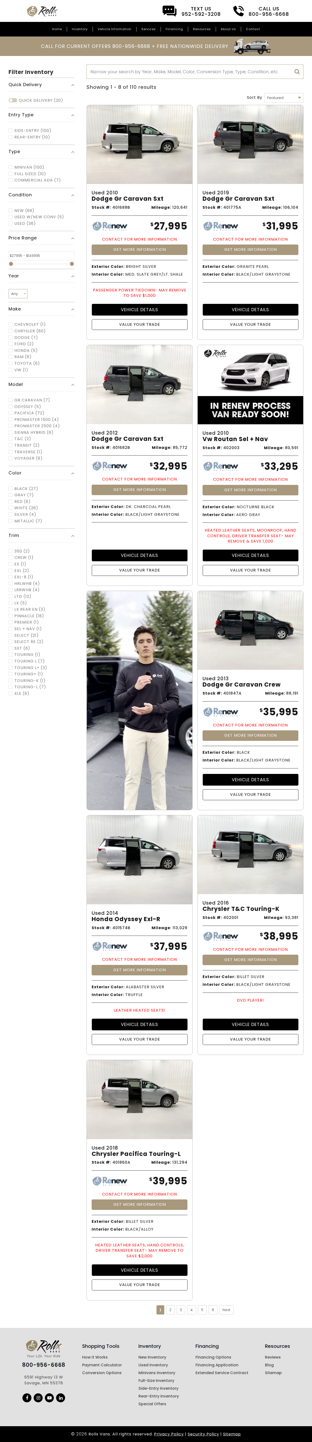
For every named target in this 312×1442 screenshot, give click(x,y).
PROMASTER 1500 (36, 419)
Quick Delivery (41, 100)
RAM (23, 357)
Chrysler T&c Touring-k (241, 909)
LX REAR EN (29, 609)
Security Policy (203, 1434)
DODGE (26, 337)
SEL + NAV (28, 629)
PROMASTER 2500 (37, 426)
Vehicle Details (139, 310)
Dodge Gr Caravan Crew (242, 684)
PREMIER (26, 622)
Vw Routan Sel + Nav (235, 439)
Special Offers (152, 1404)
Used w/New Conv (39, 217)
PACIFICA (29, 413)
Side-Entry (32, 130)
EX (20, 564)
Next (227, 1309)
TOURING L (29, 661)
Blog (269, 1365)
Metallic (28, 521)
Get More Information (139, 249)
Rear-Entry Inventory (158, 1396)
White (26, 508)
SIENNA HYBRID (34, 432)
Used (25, 223)
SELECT (26, 635)
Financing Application (216, 1365)
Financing (174, 29)
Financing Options (213, 1357)
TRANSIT (27, 445)
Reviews (273, 1357)
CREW (24, 557)
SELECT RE (29, 641)
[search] (297, 71)
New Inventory (152, 1357)
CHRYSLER (30, 331)
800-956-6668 (43, 1365)
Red (22, 501)
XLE (21, 693)
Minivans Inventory (156, 1373)
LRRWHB (27, 590)
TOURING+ (28, 674)
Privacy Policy (169, 1434)
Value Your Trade (139, 324)
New (24, 210)
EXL (21, 570)
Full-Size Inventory (156, 1380)
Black (26, 488)
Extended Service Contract (221, 1373)
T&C (22, 439)
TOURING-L (30, 687)
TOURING (27, 654)
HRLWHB (27, 583)
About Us (228, 29)
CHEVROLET (30, 324)
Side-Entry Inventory (158, 1388)
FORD (24, 344)
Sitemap (273, 1373)
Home (57, 29)
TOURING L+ (30, 668)
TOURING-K (30, 680)
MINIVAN (29, 167)
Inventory (80, 29)
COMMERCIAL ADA (37, 180)
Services (148, 29)
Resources (202, 29)
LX (20, 603)
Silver (25, 514)
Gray (24, 495)
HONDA (26, 350)
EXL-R (23, 577)
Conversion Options (102, 1373)
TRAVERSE (28, 452)
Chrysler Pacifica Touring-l (136, 1154)
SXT (22, 648)
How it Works (95, 1357)
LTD (22, 596)
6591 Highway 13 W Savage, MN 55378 (43, 1380)
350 (22, 551)
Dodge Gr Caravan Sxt (128, 198)
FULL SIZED (30, 174)
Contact (253, 29)
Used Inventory (153, 1365)
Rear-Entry (32, 137)
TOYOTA (27, 363)
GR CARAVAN (32, 400)
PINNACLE (29, 616)
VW (21, 370)
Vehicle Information (114, 29)
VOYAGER (28, 458)
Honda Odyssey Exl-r (126, 919)
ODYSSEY (27, 406)
